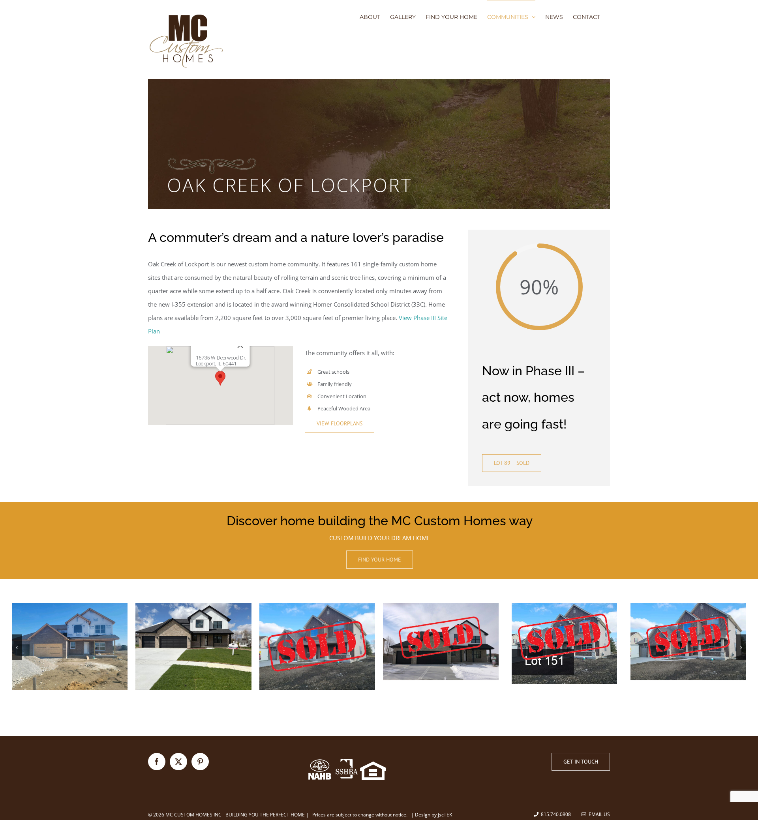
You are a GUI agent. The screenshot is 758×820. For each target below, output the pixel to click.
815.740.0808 (556, 814)
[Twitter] (178, 761)
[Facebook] (156, 761)
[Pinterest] (200, 761)
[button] (220, 378)
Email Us (598, 814)
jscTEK (445, 814)
